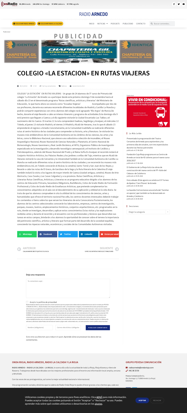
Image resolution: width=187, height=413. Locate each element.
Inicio (91, 23)
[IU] (148, 111)
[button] (27, 234)
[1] (79, 48)
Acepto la (43, 302)
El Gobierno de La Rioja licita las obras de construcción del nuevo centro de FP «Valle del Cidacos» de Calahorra (147, 170)
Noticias (101, 23)
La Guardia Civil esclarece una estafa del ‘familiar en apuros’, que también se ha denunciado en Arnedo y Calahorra (148, 193)
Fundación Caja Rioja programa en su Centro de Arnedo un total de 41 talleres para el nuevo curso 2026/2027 (148, 157)
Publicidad (128, 23)
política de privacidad (47, 302)
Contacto (140, 23)
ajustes (98, 403)
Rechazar (157, 400)
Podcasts (115, 23)
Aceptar (142, 400)
